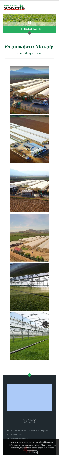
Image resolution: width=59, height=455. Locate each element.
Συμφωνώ (32, 452)
